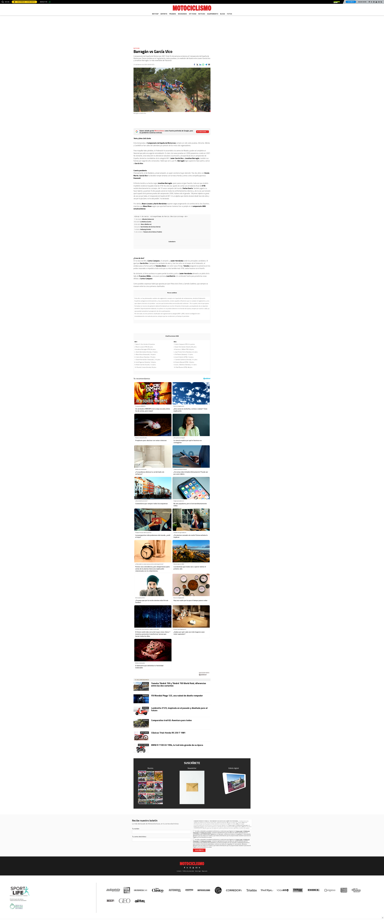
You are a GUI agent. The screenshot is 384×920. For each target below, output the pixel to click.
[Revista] (150, 787)
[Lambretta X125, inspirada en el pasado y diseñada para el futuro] (141, 711)
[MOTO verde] (336, 2)
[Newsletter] (192, 787)
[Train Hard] (344, 890)
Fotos (229, 14)
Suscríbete (351, 2)
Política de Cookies (199, 827)
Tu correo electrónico (139, 836)
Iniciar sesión (362, 2)
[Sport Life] (218, 890)
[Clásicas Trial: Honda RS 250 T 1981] (141, 735)
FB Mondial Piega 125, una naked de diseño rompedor (177, 695)
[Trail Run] (266, 890)
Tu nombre (135, 828)
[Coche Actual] (126, 890)
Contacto (179, 871)
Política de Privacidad (242, 825)
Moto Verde (144, 733)
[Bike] (313, 890)
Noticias (201, 14)
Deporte (163, 14)
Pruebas (172, 14)
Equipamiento (212, 14)
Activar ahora (201, 132)
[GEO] (124, 901)
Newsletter (43, 2)
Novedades (182, 14)
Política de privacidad (188, 871)
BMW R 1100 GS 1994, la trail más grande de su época (177, 745)
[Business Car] (140, 890)
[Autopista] (113, 890)
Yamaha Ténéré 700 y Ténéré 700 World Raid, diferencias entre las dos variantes (178, 684)
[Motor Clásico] (157, 890)
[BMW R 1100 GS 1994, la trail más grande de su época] (141, 748)
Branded (145, 683)
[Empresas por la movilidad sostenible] (16, 906)
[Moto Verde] (189, 890)
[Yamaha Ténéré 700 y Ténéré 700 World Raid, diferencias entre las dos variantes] (141, 686)
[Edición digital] (233, 783)
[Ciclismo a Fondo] (298, 890)
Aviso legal (198, 871)
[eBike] (356, 890)
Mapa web (204, 871)
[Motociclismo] (192, 8)
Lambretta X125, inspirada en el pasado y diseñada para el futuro (179, 709)
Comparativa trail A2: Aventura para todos (171, 720)
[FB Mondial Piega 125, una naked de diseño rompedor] (141, 698)
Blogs (222, 14)
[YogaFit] (283, 890)
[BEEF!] (110, 900)
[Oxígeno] (330, 890)
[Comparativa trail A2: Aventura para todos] (141, 723)
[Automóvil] (175, 890)
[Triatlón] (251, 890)
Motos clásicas (143, 745)
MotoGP (155, 14)
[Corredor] (234, 890)
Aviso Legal (232, 825)
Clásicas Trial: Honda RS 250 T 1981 (168, 732)
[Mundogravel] (140, 900)
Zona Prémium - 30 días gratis (25, 2)
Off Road (192, 14)
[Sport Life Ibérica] (20, 891)
